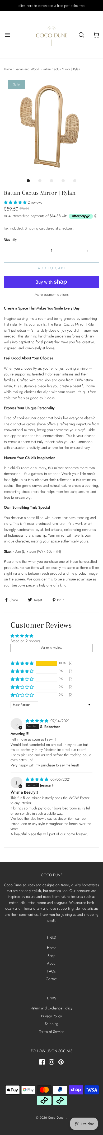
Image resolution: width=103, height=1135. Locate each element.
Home (8, 69)
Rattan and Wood (27, 69)
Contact (51, 978)
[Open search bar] (81, 35)
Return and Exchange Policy (51, 1008)
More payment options (52, 294)
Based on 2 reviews (25, 640)
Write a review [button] (51, 647)
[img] (37, 720)
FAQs (51, 971)
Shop (51, 955)
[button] (51, 127)
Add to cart (51, 268)
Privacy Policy (51, 1016)
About (51, 963)
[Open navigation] (7, 35)
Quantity (10, 239)
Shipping (31, 228)
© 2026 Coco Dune (49, 1117)
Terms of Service (51, 1031)
